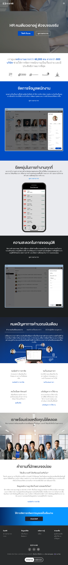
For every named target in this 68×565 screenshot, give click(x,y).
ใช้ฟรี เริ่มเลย (25, 33)
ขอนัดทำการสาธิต (18, 382)
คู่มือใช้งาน (57, 536)
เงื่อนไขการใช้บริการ (37, 554)
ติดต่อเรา (24, 536)
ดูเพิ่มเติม (18, 403)
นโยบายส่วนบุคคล (49, 554)
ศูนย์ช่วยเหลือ (58, 534)
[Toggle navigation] (63, 3)
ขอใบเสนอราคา (49, 382)
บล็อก (39, 534)
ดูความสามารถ (43, 33)
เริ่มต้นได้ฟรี (34, 519)
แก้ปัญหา (57, 538)
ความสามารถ (7, 534)
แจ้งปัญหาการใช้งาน (49, 405)
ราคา (4, 536)
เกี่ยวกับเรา (24, 534)
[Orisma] (34, 559)
